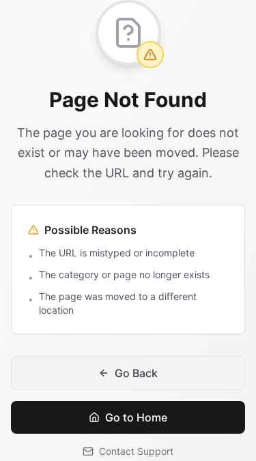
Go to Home (136, 417)
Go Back (136, 373)
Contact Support (136, 451)
